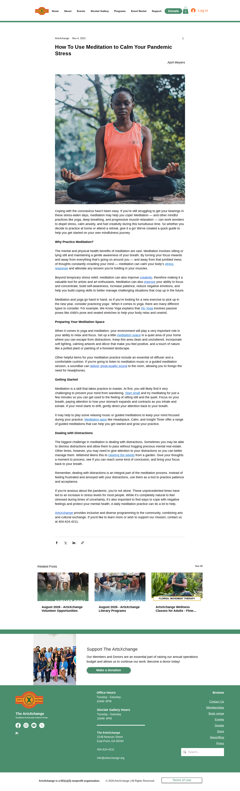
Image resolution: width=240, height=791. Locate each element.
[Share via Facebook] (56, 542)
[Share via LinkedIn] (74, 542)
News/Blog (217, 737)
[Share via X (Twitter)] (65, 542)
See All (199, 566)
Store (220, 731)
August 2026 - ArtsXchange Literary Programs (119, 608)
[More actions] (183, 38)
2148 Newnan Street (110, 736)
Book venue (216, 713)
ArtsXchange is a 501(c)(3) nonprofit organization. (69, 780)
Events (219, 719)
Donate (219, 725)
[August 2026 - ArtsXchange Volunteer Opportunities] (63, 586)
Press (220, 743)
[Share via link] (82, 542)
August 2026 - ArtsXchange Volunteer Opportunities (62, 608)
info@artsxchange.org (110, 757)
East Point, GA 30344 (110, 741)
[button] (156, 11)
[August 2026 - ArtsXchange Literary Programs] (120, 586)
